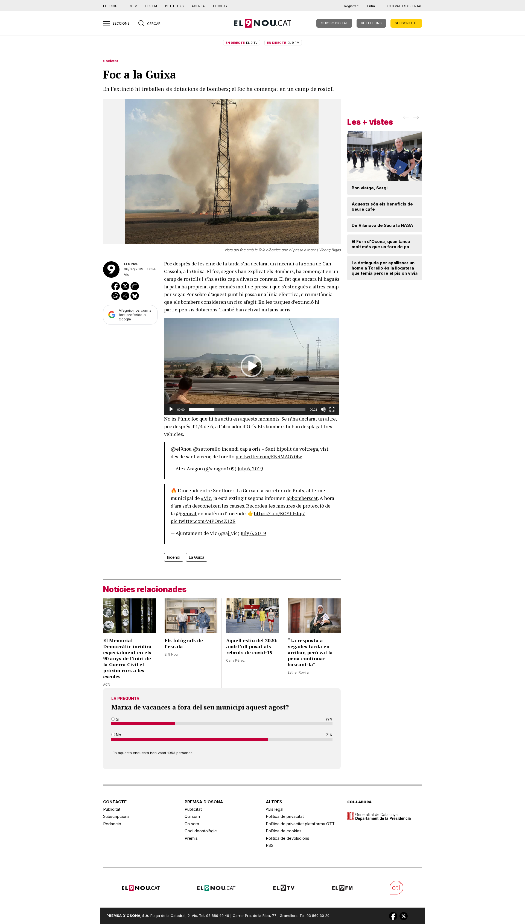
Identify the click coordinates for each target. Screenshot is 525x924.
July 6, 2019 (250, 468)
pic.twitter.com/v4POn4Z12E (203, 521)
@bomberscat (302, 498)
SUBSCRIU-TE (406, 23)
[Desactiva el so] (323, 409)
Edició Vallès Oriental (403, 6)
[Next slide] (415, 119)
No (118, 734)
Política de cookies (284, 830)
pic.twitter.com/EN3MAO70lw (268, 456)
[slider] (247, 409)
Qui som (192, 816)
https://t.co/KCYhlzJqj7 (279, 513)
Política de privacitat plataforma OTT (300, 823)
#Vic (206, 498)
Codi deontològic (201, 830)
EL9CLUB (220, 6)
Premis (191, 838)
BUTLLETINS (174, 6)
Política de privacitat (285, 816)
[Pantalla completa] (332, 409)
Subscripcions (116, 816)
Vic (126, 274)
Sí (117, 719)
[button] (251, 366)
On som (192, 823)
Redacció (112, 823)
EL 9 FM (151, 6)
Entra (371, 6)
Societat (110, 61)
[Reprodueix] (171, 409)
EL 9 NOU (110, 6)
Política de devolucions (287, 838)
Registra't (351, 6)
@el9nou (181, 448)
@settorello (206, 448)
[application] (251, 366)
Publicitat (111, 809)
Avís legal (274, 809)
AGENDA (198, 6)
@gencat (186, 513)
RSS (269, 845)
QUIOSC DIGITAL (334, 23)
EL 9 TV (131, 6)
